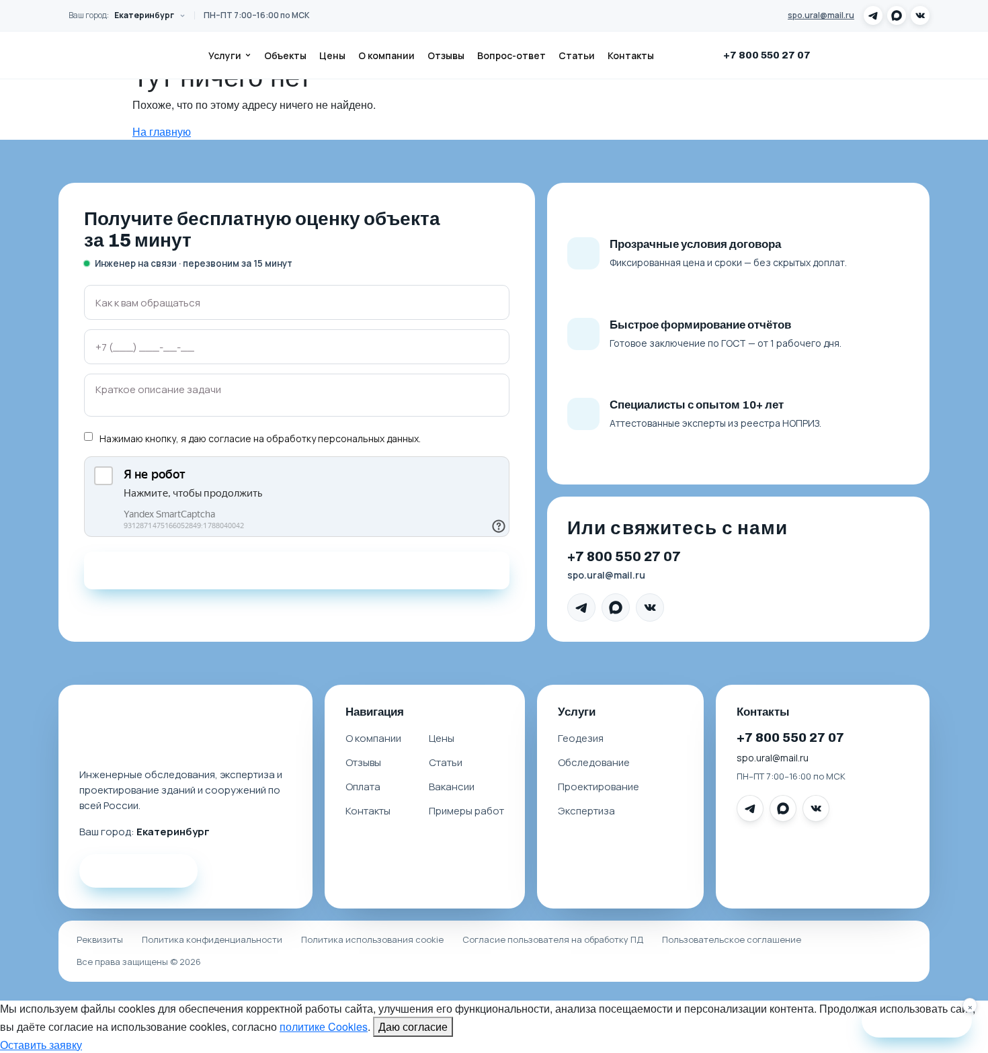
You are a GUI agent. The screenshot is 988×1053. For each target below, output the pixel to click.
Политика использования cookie (372, 939)
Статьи (577, 55)
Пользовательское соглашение (731, 939)
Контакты (631, 55)
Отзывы (445, 55)
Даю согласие (413, 1026)
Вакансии (452, 787)
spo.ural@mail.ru (821, 15)
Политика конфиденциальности (212, 939)
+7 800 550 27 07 (767, 55)
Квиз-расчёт (925, 1020)
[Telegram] (873, 15)
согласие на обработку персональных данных (313, 438)
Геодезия (581, 738)
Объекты (285, 55)
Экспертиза (586, 811)
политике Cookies (324, 1026)
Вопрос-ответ (511, 55)
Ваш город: (121, 15)
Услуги (224, 55)
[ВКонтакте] (920, 15)
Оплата (362, 787)
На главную (161, 131)
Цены (332, 55)
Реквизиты (100, 939)
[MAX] (896, 15)
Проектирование (598, 787)
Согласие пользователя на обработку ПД (552, 939)
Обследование (594, 762)
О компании (386, 55)
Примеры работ (466, 811)
